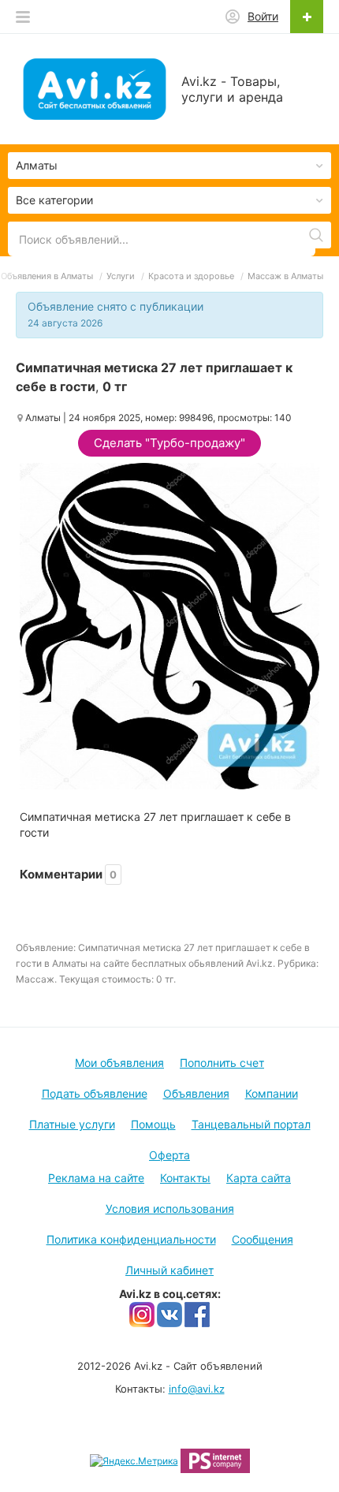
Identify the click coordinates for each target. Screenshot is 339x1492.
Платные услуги (72, 1124)
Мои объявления (119, 1062)
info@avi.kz (197, 1388)
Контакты (185, 1177)
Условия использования (170, 1208)
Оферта (169, 1155)
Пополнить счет (222, 1062)
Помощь (153, 1124)
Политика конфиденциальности (131, 1239)
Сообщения (262, 1239)
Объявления (196, 1093)
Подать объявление (94, 1093)
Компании (271, 1093)
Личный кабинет (169, 1270)
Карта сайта (258, 1177)
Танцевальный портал (251, 1124)
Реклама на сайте (96, 1177)
